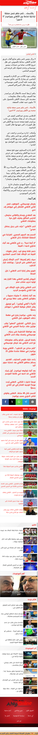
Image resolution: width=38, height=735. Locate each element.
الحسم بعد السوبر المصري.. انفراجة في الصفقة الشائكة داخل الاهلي (19, 236)
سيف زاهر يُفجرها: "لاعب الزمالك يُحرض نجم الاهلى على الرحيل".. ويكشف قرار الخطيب (19, 262)
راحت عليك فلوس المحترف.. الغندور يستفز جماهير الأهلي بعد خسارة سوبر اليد (19, 362)
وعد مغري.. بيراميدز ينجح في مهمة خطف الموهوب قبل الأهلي (21, 316)
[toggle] (3, 2)
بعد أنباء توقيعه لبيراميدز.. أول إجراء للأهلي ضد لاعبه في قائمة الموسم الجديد (20, 373)
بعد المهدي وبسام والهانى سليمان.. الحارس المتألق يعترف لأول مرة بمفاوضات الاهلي (20, 218)
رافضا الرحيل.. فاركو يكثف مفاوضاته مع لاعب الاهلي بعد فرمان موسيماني (20, 341)
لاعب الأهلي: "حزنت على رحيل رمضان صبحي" (20, 227)
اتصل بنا (7, 715)
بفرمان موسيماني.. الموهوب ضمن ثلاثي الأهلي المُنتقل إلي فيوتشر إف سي (20, 207)
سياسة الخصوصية (18, 715)
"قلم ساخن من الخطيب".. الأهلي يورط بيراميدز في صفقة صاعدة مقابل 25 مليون (19, 351)
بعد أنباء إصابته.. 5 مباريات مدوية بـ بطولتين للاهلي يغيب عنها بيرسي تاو (19, 297)
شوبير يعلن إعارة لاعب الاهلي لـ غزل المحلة (20, 272)
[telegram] (25, 402)
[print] (32, 402)
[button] (4, 587)
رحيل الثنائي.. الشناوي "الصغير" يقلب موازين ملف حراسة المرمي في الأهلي (19, 324)
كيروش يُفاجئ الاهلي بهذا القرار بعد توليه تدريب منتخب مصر (20, 280)
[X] (12, 402)
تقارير (25, 8)
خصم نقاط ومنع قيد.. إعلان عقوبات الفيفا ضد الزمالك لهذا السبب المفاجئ (19, 252)
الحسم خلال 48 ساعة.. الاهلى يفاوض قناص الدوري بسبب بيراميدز (20, 394)
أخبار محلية (7, 710)
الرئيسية (32, 8)
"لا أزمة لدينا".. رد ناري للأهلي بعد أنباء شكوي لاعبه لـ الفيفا (19, 244)
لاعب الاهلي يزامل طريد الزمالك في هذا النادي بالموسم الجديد (20, 288)
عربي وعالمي (19, 710)
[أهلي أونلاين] (29, 3)
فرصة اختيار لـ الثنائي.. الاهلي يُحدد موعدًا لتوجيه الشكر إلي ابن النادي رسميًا (21, 385)
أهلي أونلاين (30, 54)
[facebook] (5, 402)
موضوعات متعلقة (29, 408)
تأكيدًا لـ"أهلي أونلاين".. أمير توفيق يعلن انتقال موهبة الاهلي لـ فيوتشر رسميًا (20, 307)
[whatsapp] (19, 402)
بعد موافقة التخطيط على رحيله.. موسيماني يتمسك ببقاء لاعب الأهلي (20, 333)
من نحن (19, 721)
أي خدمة (30, 715)
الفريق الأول (30, 710)
